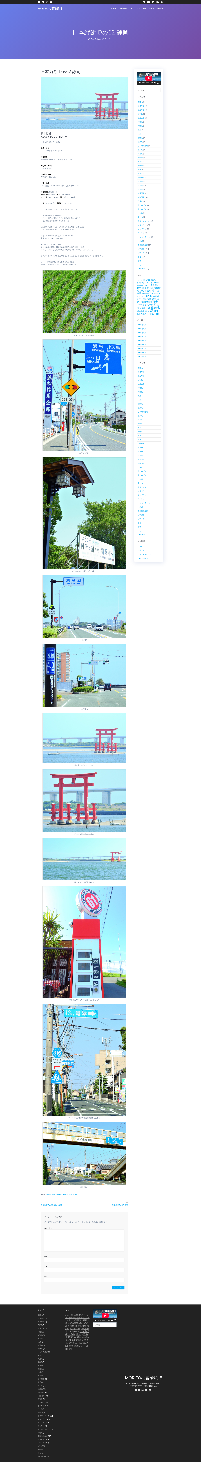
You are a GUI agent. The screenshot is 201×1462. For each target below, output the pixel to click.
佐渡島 (140, 138)
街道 (75, 1340)
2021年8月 (142, 329)
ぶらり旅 (141, 233)
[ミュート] (155, 83)
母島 (139, 130)
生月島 (140, 153)
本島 (139, 173)
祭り (144, 305)
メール (46, 1266)
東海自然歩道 (143, 245)
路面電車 (140, 311)
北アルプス (142, 205)
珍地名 (145, 301)
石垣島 (140, 185)
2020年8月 (142, 344)
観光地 (65, 1194)
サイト (46, 1277)
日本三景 (140, 296)
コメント (48, 1228)
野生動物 (59, 1194)
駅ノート (146, 314)
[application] (149, 78)
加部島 (140, 165)
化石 (139, 265)
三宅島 (140, 114)
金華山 (140, 102)
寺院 (147, 290)
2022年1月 (142, 325)
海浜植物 (146, 299)
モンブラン (142, 229)
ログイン (141, 546)
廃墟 (139, 293)
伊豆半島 (141, 110)
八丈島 (140, 122)
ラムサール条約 (83, 1317)
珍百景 (71, 1194)
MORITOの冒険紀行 (50, 8)
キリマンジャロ (143, 221)
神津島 (140, 126)
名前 (45, 1256)
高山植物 (154, 313)
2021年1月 (142, 336)
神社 (76, 1194)
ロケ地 (144, 285)
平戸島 (140, 149)
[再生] (140, 83)
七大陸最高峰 (152, 285)
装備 (148, 307)
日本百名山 (148, 296)
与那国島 (141, 197)
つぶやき (160, 8)
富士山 (140, 217)
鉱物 (139, 261)
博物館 (157, 287)
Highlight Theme (136, 1386)
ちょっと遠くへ (143, 237)
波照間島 (141, 193)
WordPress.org (144, 558)
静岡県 (48, 1194)
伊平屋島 (141, 177)
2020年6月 (142, 352)
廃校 (143, 294)
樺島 (139, 161)
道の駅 (149, 311)
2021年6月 (142, 333)
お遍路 (140, 241)
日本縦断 (141, 249)
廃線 (147, 293)
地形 (139, 257)
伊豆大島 (141, 118)
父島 (139, 134)
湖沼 (53, 1194)
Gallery (122, 8)
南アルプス (142, 209)
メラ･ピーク (142, 225)
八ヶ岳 (140, 213)
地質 (151, 8)
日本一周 (141, 253)
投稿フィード (143, 550)
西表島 (140, 189)
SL (144, 280)
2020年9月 (142, 340)
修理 (151, 288)
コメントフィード (144, 554)
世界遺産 (141, 288)
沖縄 (139, 169)
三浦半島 (141, 106)
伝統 (147, 287)
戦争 (151, 293)
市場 (157, 290)
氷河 (139, 298)
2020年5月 (142, 356)
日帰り (140, 201)
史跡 (139, 290)
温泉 (154, 299)
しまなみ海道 (143, 145)
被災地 (142, 308)
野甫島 (140, 181)
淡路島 (140, 141)
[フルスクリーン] (158, 83)
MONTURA (142, 269)
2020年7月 (142, 348)
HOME (113, 8)
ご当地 (149, 279)
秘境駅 (150, 304)
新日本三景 (157, 293)
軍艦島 (140, 157)
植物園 (156, 296)
